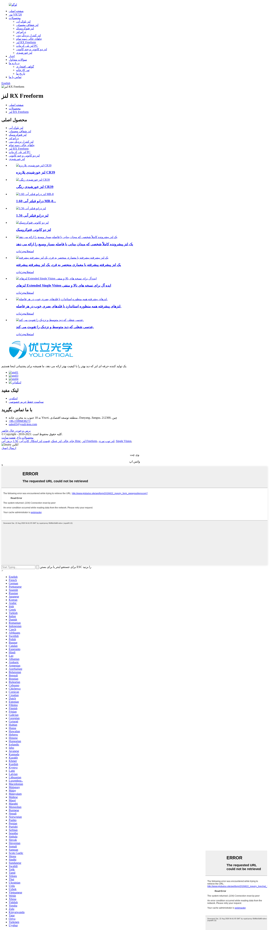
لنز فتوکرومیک (25, 28)
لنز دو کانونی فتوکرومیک (33, 230)
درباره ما (14, 63)
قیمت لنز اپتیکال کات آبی (34, 441)
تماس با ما (15, 77)
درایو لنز (21, 31)
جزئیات (20, 251)
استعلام (29, 251)
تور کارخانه (22, 70)
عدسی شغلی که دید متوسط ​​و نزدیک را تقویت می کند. (55, 327)
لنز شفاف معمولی (27, 24)
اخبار (12, 56)
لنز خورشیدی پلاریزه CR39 (35, 172)
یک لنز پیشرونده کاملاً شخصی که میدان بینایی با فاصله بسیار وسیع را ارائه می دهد (74, 244)
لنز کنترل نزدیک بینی (28, 35)
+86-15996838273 (19, 421)
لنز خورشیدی (24, 52)
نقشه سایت (8, 437)
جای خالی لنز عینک (62, 441)
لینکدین (13, 398)
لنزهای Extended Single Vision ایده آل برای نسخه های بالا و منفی (63, 285)
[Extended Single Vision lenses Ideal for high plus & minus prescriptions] (56, 278)
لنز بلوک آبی (23, 21)
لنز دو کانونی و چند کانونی (31, 49)
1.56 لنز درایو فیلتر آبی (32, 215)
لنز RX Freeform (26, 42)
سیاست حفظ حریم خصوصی (26, 401)
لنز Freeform (89, 441)
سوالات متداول (18, 59)
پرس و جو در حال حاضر (16, 430)
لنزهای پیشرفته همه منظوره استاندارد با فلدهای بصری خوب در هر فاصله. (68, 306)
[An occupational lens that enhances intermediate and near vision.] (50, 320)
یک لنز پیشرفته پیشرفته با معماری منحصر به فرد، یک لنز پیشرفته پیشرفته (68, 265)
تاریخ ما (20, 73)
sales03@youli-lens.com (23, 424)
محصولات (15, 18)
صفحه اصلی (16, 11)
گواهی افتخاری (25, 66)
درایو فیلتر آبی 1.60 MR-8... (36, 201)
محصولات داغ (25, 437)
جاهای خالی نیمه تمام (29, 38)
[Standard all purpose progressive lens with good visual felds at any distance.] (62, 299)
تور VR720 (15, 14)
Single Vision (123, 441)
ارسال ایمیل (8, 448)
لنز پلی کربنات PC (27, 45)
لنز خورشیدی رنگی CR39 (34, 187)
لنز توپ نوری (106, 441)
